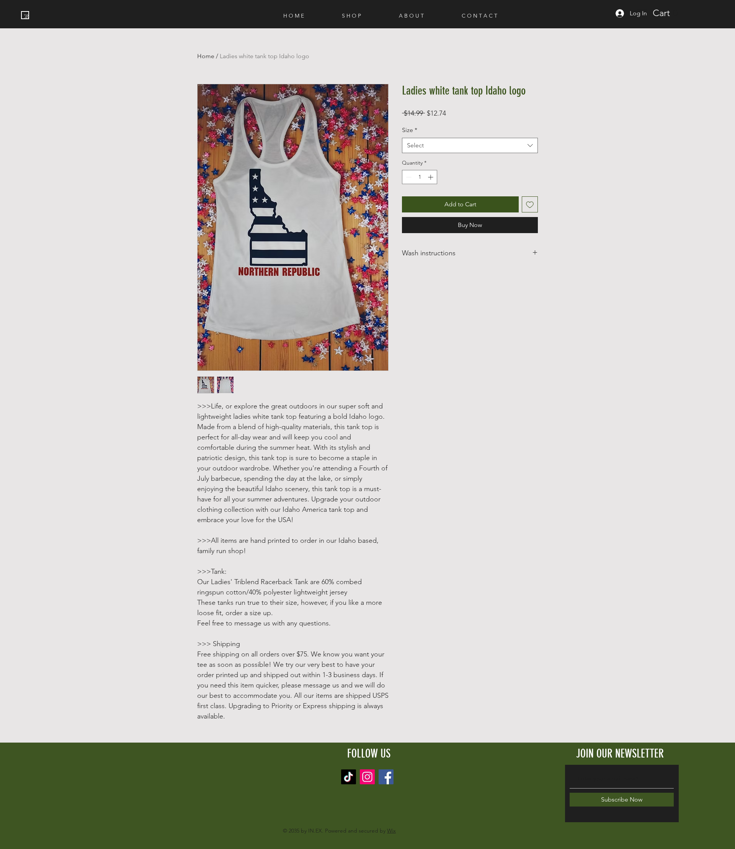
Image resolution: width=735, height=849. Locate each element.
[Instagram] (367, 776)
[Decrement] (408, 177)
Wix (391, 830)
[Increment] (431, 177)
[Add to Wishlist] (530, 204)
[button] (660, 13)
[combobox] (470, 145)
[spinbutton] (419, 177)
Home (205, 56)
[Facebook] (386, 776)
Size (409, 130)
